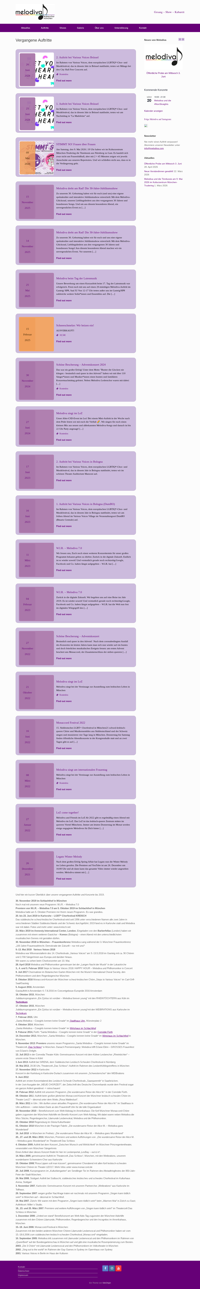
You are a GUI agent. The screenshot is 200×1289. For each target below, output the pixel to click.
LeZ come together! (67, 812)
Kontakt (142, 28)
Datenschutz (23, 1271)
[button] (183, 39)
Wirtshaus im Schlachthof (83, 1028)
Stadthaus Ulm (77, 1020)
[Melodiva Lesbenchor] (35, 12)
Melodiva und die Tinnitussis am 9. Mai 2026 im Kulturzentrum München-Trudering (163, 182)
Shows (63, 28)
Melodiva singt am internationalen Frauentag (81, 769)
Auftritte (45, 28)
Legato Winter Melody (69, 856)
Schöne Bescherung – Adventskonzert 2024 (81, 364)
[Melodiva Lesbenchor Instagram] (112, 1268)
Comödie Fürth (105, 1032)
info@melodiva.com (154, 148)
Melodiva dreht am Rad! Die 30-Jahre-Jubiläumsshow (87, 188)
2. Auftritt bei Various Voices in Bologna (79, 461)
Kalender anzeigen (153, 110)
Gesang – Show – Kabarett (169, 12)
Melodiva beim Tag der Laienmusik (76, 278)
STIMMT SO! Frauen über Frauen (75, 144)
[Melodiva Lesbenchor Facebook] (105, 1268)
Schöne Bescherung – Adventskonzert (77, 636)
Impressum (23, 1275)
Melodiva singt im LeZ (69, 413)
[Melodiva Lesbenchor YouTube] (118, 1268)
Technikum (22, 1002)
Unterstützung (121, 28)
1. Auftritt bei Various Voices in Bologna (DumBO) (85, 504)
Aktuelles (25, 28)
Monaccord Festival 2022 (70, 722)
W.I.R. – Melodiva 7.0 (69, 548)
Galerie (80, 28)
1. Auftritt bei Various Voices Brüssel (77, 103)
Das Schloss (35, 1047)
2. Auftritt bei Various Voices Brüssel (77, 57)
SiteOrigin (106, 1283)
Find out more (64, 80)
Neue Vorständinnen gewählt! (158, 171)
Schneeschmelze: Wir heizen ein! (75, 325)
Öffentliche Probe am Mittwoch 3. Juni (163, 163)
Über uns (99, 28)
